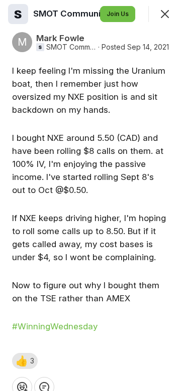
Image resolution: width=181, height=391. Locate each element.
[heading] (83, 14)
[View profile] (18, 14)
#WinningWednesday (55, 326)
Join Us (118, 14)
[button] (25, 361)
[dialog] (90, 195)
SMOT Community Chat (71, 47)
